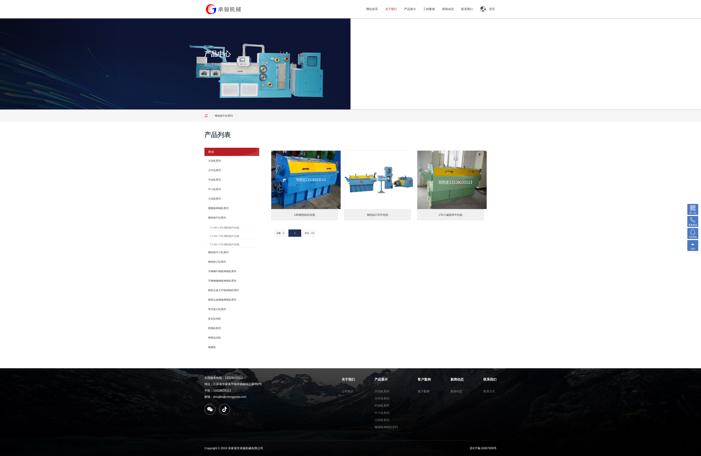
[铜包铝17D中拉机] (379, 180)
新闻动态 (448, 9)
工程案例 (429, 9)
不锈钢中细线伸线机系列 (222, 271)
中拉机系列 (214, 179)
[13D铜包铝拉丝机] (306, 180)
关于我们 (391, 9)
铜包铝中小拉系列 (218, 252)
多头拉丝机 (214, 318)
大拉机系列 (214, 160)
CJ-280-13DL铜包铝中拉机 (225, 227)
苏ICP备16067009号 (483, 448)
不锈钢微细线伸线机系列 (222, 280)
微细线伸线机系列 (218, 208)
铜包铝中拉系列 (217, 217)
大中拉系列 (214, 170)
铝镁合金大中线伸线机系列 (223, 290)
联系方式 (489, 391)
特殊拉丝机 (214, 337)
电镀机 (212, 347)
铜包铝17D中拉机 (377, 214)
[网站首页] (206, 115)
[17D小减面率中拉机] (452, 180)
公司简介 (347, 391)
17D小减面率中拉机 (450, 214)
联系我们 (467, 9)
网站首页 (372, 9)
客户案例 (424, 379)
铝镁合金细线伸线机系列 (222, 299)
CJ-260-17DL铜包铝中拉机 (225, 236)
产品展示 (410, 9)
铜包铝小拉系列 (217, 261)
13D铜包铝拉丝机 (304, 214)
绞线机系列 (214, 328)
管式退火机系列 (217, 309)
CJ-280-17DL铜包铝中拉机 (225, 244)
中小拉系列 (214, 189)
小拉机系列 (214, 198)
